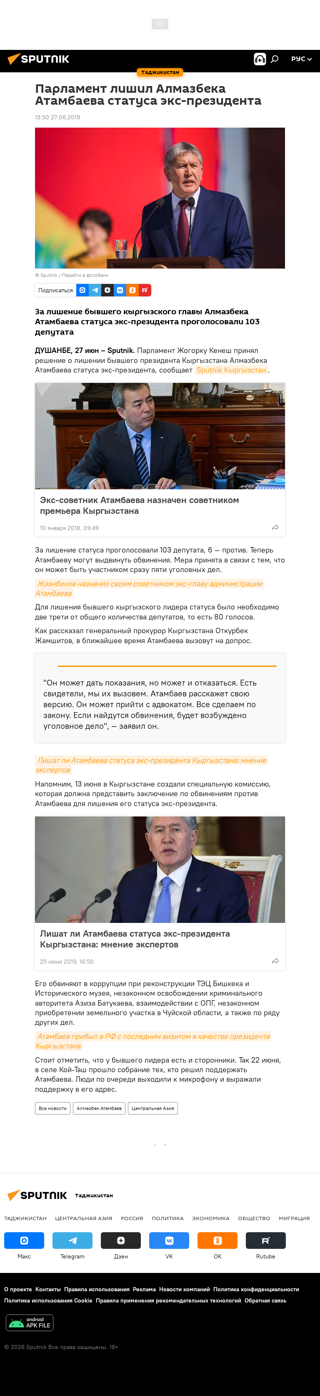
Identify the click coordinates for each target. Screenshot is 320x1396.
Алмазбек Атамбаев (99, 1108)
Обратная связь (265, 1300)
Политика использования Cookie (48, 1300)
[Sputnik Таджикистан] (41, 66)
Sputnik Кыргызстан (231, 370)
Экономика (211, 1218)
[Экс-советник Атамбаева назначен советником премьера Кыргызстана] (160, 436)
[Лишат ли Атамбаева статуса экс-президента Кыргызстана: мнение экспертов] (160, 869)
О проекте (18, 1289)
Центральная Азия (153, 1108)
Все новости (53, 1108)
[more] (275, 527)
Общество (254, 1218)
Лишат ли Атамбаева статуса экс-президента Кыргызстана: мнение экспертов (135, 939)
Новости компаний (184, 1289)
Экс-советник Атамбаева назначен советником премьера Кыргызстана (139, 505)
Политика (168, 1218)
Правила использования (97, 1289)
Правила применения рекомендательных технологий (168, 1300)
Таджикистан (25, 1218)
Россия (132, 1218)
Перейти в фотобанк (85, 275)
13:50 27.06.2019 (57, 117)
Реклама (144, 1289)
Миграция (294, 1218)
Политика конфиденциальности (256, 1289)
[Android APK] (29, 1324)
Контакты (48, 1289)
